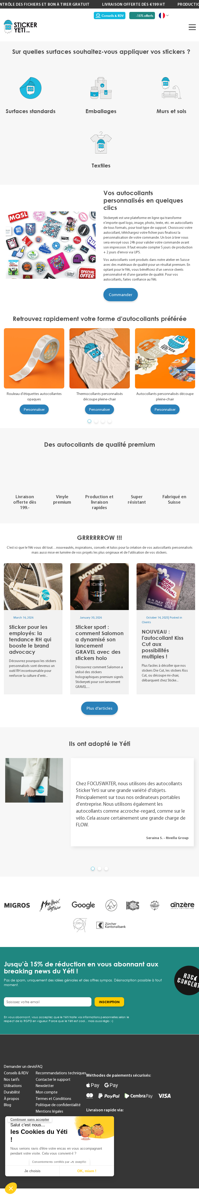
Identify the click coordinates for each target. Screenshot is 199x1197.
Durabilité (12, 1092)
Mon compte (47, 1092)
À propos (11, 1098)
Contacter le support (53, 1079)
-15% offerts (144, 15)
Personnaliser (34, 409)
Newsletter (45, 1085)
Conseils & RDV (113, 15)
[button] (11, 1188)
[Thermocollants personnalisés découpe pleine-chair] (99, 358)
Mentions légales (49, 1111)
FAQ (39, 1066)
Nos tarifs (11, 1079)
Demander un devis (20, 1066)
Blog (7, 1105)
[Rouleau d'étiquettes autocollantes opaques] (34, 358)
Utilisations (13, 1085)
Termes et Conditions (53, 1098)
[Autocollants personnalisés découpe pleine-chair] (165, 358)
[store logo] (20, 26)
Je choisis (32, 1171)
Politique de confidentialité (58, 1105)
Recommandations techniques (61, 1073)
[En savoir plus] (33, 628)
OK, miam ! (86, 1171)
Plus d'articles (99, 708)
